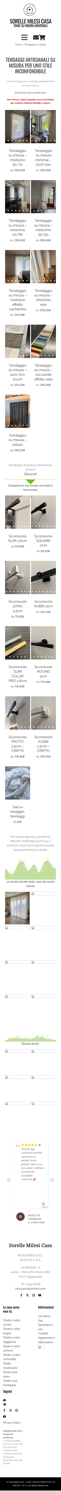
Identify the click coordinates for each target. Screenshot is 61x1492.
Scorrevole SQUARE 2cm (43, 541)
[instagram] (33, 1295)
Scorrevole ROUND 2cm (43, 671)
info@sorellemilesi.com (30, 1288)
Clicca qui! (30, 473)
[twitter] (27, 1295)
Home (18, 44)
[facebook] (21, 1295)
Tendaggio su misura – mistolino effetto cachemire (17, 300)
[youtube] (39, 1295)
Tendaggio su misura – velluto (17, 440)
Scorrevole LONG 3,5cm (18, 606)
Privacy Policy (12, 1422)
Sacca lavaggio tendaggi (17, 811)
